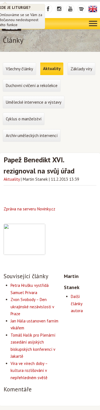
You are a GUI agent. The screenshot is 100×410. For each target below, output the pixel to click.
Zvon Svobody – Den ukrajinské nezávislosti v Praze (32, 306)
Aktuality (12, 179)
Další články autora (77, 303)
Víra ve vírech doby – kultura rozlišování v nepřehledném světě (29, 370)
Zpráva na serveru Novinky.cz (29, 209)
